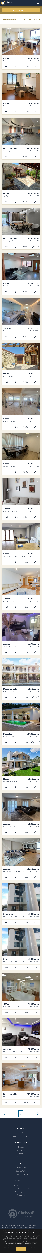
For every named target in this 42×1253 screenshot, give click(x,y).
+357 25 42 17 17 (22, 1185)
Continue (21, 1249)
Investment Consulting (21, 1136)
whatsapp (22, 1195)
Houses (21, 1147)
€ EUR (36, 19)
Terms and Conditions (21, 1174)
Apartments (21, 1150)
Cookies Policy (21, 1171)
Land (21, 1153)
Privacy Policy (21, 1168)
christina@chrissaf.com (22, 1192)
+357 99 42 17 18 (22, 1188)
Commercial (21, 1157)
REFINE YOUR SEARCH (21, 10)
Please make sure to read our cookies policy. (21, 1244)
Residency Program (21, 1133)
